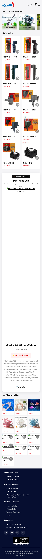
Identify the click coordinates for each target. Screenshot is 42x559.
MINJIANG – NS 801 (29, 110)
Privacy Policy (12, 509)
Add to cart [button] (17, 52)
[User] (31, 4)
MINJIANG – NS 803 (29, 136)
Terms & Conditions (13, 512)
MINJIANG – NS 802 (9, 136)
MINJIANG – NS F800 (10, 57)
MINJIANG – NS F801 (29, 57)
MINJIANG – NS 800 (9, 110)
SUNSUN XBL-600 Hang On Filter (21, 345)
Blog (8, 515)
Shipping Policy (12, 506)
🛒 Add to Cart (21, 387)
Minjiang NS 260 (28, 163)
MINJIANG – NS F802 (10, 83)
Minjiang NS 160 (8, 163)
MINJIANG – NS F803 (29, 83)
